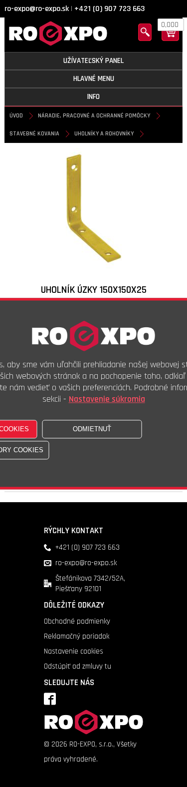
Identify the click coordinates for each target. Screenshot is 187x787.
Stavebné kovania (34, 133)
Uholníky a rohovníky (104, 133)
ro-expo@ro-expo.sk (36, 8)
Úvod (16, 115)
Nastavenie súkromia (107, 399)
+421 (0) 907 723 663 (109, 8)
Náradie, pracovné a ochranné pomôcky (94, 115)
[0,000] (170, 38)
